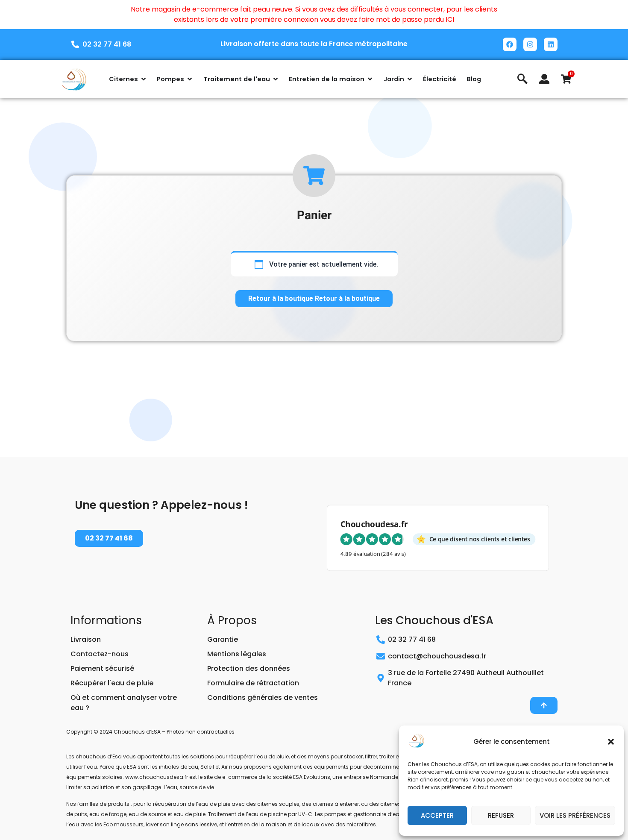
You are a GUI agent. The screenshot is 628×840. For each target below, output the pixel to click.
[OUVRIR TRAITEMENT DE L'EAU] (275, 79)
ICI (450, 19)
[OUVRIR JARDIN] (409, 79)
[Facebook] (509, 44)
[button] (611, 741)
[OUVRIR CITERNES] (143, 79)
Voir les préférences (575, 815)
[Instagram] (530, 44)
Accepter (437, 815)
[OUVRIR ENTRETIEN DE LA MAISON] (370, 79)
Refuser (501, 815)
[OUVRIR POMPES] (189, 79)
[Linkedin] (551, 44)
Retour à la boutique (281, 298)
